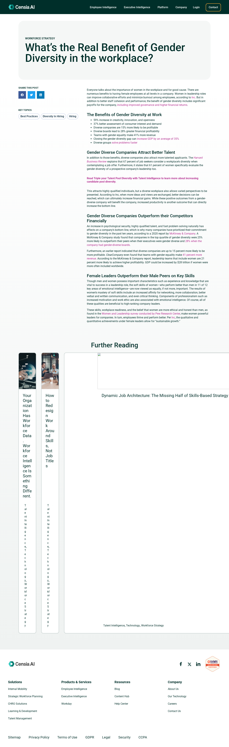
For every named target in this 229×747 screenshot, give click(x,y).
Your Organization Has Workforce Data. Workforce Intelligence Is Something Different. (27, 445)
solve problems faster (124, 142)
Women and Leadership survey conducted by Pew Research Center (141, 313)
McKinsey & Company (182, 233)
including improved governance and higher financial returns (152, 105)
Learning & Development (22, 711)
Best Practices (29, 116)
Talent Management (20, 718)
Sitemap (14, 737)
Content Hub (121, 696)
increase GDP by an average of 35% (158, 138)
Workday (66, 703)
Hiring (72, 116)
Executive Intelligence (74, 696)
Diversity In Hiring (53, 116)
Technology (25, 565)
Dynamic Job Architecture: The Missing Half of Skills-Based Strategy (165, 395)
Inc (193, 97)
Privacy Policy (39, 737)
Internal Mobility (17, 689)
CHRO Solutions (17, 703)
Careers (172, 703)
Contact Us (174, 711)
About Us (173, 689)
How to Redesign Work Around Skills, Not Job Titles (50, 430)
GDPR (89, 737)
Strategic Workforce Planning (25, 696)
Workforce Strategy (40, 38)
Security (124, 737)
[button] (103, 7)
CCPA (142, 737)
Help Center (121, 703)
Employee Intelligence (74, 689)
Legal (106, 737)
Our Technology (177, 696)
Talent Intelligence (114, 625)
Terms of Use (67, 737)
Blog (117, 689)
